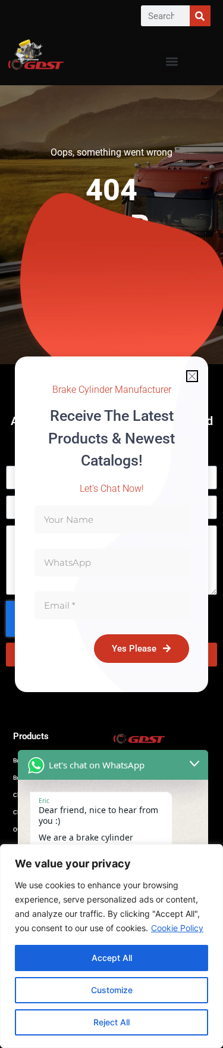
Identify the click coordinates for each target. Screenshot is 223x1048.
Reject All (111, 1022)
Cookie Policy (177, 928)
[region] (111, 946)
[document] (111, 524)
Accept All (112, 958)
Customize (112, 990)
